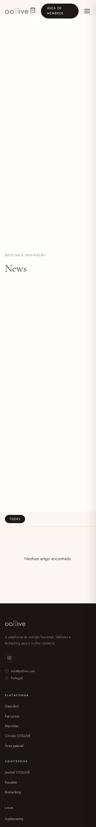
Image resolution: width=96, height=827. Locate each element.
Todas (14, 519)
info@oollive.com (23, 671)
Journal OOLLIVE (17, 772)
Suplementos (14, 818)
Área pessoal (14, 745)
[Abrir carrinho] (33, 11)
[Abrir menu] (87, 11)
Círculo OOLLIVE (18, 735)
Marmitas (11, 726)
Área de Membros (55, 10)
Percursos (12, 716)
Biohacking (13, 792)
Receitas (11, 782)
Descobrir (12, 706)
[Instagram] (9, 657)
